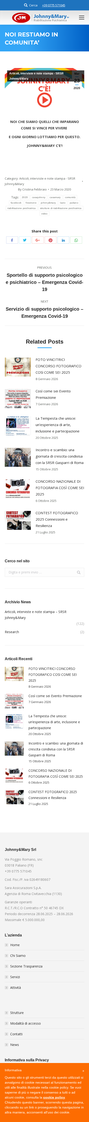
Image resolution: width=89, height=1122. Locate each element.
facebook (16, 202)
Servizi (15, 977)
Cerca (33, 5)
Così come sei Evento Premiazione (53, 394)
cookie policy (54, 1097)
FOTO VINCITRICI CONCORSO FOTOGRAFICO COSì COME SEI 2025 (58, 366)
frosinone (31, 202)
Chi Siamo (18, 955)
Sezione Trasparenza (26, 966)
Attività (15, 987)
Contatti (16, 1034)
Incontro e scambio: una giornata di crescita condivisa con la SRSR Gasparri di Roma (60, 456)
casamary (55, 197)
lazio (63, 202)
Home (15, 945)
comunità (70, 197)
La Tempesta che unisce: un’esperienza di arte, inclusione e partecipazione (58, 424)
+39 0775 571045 (53, 5)
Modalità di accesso (25, 1023)
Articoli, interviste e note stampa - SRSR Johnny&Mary (36, 76)
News (14, 1044)
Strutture (17, 1012)
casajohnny (38, 197)
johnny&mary (48, 202)
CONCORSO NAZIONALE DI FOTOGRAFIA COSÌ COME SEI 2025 (60, 487)
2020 (25, 197)
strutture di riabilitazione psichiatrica (61, 208)
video (44, 213)
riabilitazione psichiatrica (21, 208)
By (32, 189)
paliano (74, 202)
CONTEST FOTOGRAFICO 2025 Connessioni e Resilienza (57, 519)
